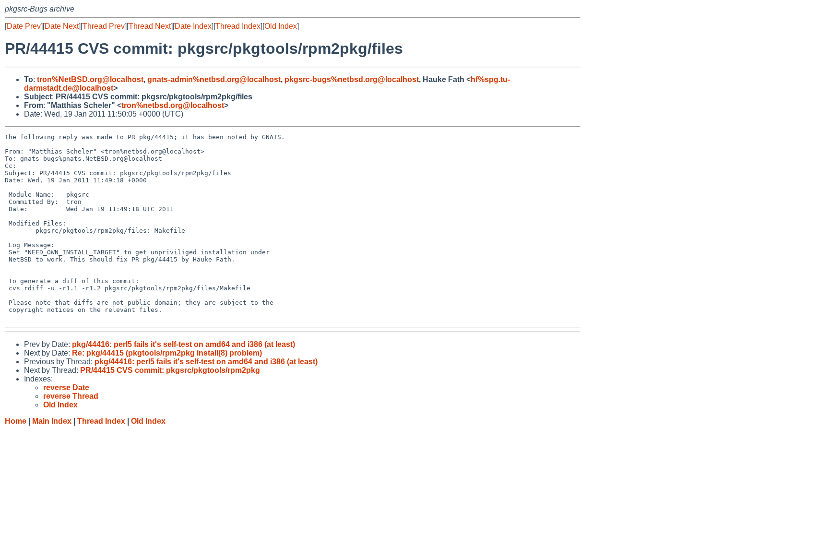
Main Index (51, 421)
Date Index (193, 26)
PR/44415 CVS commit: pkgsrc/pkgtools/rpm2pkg (170, 370)
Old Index (280, 26)
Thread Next (150, 26)
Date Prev (24, 26)
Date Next (62, 26)
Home (15, 421)
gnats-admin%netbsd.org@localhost (214, 79)
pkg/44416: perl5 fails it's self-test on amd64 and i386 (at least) (183, 344)
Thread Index (238, 26)
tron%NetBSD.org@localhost (90, 79)
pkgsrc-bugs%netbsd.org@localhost (351, 79)
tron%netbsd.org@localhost (172, 105)
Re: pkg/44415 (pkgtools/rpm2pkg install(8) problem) (167, 353)
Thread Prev (104, 26)
